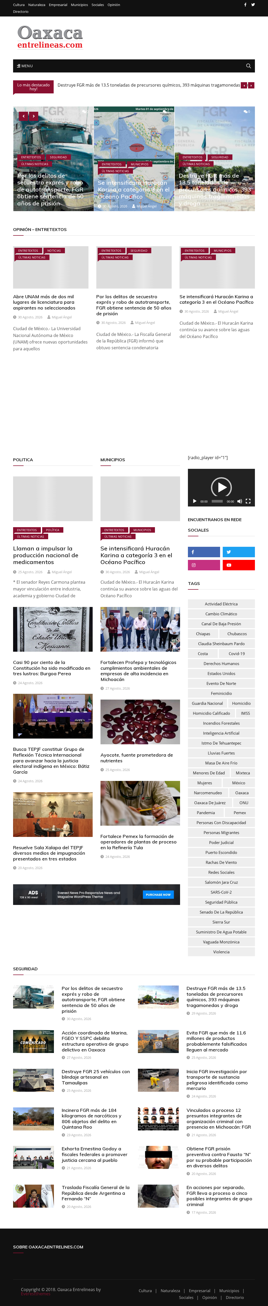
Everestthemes (36, 1294)
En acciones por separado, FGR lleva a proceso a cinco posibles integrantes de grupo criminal (219, 1195)
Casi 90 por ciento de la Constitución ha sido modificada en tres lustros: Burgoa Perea (51, 668)
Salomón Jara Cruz (221, 882)
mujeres (204, 782)
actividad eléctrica (221, 603)
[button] (221, 487)
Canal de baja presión (221, 623)
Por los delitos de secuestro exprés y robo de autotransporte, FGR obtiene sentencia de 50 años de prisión (133, 305)
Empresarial (58, 5)
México (238, 782)
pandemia (206, 812)
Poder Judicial (221, 842)
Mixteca (243, 772)
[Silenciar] (239, 501)
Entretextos (31, 164)
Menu (26, 65)
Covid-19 (237, 653)
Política (52, 530)
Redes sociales (221, 872)
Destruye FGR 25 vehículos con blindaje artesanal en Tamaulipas (96, 1077)
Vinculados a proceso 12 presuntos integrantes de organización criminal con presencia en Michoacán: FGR (219, 1118)
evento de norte (221, 683)
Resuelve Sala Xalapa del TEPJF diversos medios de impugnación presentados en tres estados (49, 853)
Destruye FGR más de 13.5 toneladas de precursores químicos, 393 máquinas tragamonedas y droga (134, 189)
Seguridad (139, 157)
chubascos (237, 633)
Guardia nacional (207, 703)
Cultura (19, 5)
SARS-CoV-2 (221, 892)
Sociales (98, 5)
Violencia (221, 951)
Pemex (240, 812)
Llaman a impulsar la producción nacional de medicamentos (45, 555)
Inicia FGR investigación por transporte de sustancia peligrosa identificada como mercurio (217, 1079)
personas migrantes (221, 832)
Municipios (79, 5)
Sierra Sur (221, 922)
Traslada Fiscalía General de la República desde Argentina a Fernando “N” (96, 1193)
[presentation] (244, 85)
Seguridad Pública (221, 902)
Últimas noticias (34, 171)
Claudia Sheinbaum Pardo (221, 643)
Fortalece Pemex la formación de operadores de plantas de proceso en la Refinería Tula (138, 842)
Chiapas (203, 633)
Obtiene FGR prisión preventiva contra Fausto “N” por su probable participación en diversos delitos (219, 1157)
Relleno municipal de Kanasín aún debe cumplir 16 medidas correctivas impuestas (139, 85)
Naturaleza (36, 5)
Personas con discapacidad (221, 822)
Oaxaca (242, 792)
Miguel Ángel (66, 206)
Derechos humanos (221, 663)
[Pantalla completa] (248, 501)
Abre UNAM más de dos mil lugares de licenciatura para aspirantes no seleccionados (44, 302)
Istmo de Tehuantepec (221, 743)
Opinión (114, 5)
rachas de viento (221, 862)
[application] (221, 487)
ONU (243, 802)
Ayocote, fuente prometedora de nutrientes (136, 758)
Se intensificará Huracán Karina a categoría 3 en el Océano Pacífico (53, 189)
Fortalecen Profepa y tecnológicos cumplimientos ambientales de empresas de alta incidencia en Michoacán (138, 670)
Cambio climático (221, 613)
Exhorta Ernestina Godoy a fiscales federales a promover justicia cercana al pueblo (94, 1154)
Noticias (54, 250)
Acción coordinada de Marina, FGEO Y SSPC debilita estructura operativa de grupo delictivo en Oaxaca (95, 1041)
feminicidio (221, 693)
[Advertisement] (134, 410)
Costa (203, 653)
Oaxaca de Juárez (210, 802)
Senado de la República (221, 912)
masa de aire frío (221, 762)
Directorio (21, 11)
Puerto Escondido (221, 852)
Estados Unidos (221, 673)
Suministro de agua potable (221, 932)
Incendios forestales (221, 723)
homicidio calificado (211, 713)
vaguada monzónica (221, 941)
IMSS (245, 713)
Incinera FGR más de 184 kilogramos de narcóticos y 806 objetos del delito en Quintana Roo (91, 1118)
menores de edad (209, 772)
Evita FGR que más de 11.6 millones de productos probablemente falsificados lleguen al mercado (217, 1041)
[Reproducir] (194, 501)
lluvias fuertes (221, 753)
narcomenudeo (208, 792)
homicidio (241, 703)
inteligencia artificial (221, 733)
